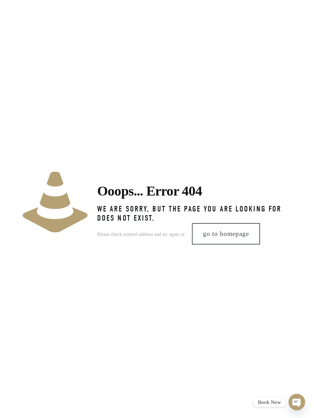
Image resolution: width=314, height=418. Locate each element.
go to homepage (226, 233)
